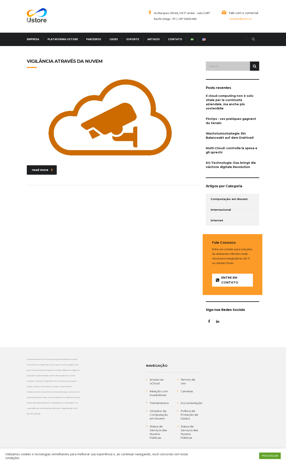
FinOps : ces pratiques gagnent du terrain (231, 121)
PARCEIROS (93, 39)
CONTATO (175, 39)
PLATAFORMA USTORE (63, 39)
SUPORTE (132, 39)
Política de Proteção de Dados (189, 414)
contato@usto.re (240, 19)
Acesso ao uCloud (157, 381)
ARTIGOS (153, 39)
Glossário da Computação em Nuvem (159, 414)
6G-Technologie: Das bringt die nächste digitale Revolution (231, 165)
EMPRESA (33, 39)
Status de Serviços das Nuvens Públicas (158, 432)
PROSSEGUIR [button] (270, 456)
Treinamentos (159, 403)
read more (40, 170)
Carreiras (187, 391)
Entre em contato (229, 280)
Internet (217, 220)
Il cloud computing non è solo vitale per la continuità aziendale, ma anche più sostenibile (229, 102)
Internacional (221, 209)
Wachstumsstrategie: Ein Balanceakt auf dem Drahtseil (230, 136)
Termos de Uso (188, 381)
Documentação (191, 403)
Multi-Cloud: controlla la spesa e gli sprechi (231, 150)
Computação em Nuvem (229, 199)
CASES (114, 39)
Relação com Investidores (159, 393)
